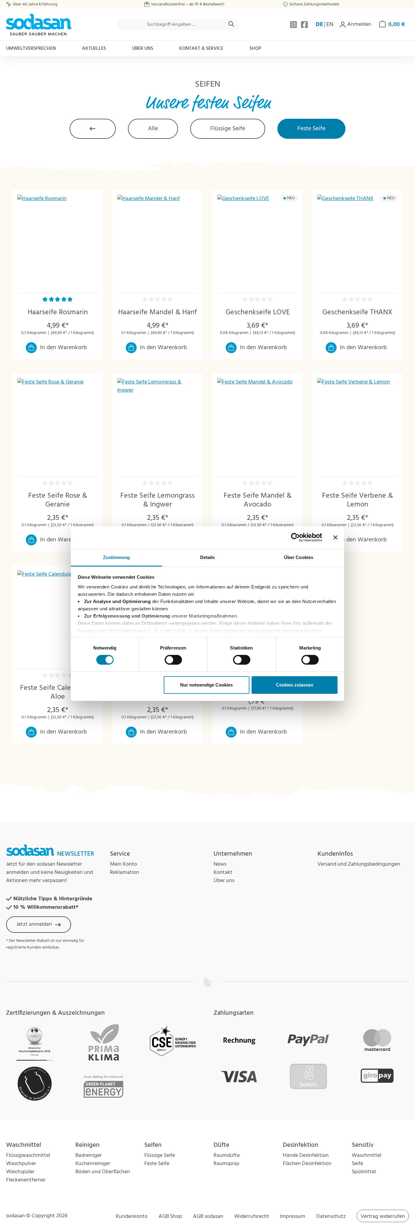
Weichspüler (20, 1171)
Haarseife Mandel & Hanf (157, 312)
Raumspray (226, 1163)
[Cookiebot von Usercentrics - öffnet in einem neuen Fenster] (295, 537)
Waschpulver (21, 1163)
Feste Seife (311, 129)
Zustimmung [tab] (116, 557)
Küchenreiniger (92, 1163)
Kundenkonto (132, 1216)
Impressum (292, 1216)
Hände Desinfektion (306, 1155)
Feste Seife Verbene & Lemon (357, 500)
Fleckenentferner (26, 1180)
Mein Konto (123, 864)
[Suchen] (231, 24)
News (220, 864)
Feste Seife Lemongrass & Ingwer (157, 500)
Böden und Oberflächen (102, 1171)
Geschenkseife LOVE (257, 312)
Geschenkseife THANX (357, 312)
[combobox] (171, 24)
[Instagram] (294, 24)
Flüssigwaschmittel (28, 1155)
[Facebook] (304, 24)
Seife (357, 1163)
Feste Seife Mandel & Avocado (258, 500)
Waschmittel (366, 1155)
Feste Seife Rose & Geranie (57, 500)
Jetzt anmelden (34, 924)
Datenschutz (331, 1216)
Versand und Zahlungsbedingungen (358, 864)
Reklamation (124, 872)
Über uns (224, 880)
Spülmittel (364, 1171)
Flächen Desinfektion (307, 1163)
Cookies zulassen (294, 684)
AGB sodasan (208, 1216)
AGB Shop (170, 1216)
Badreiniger (88, 1155)
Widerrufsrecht (251, 1216)
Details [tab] (207, 557)
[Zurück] (92, 129)
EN (329, 25)
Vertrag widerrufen (383, 1216)
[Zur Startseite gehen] (38, 25)
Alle (153, 129)
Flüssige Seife (227, 129)
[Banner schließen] (335, 537)
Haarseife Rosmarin (58, 312)
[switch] (173, 660)
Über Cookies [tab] (298, 557)
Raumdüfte (227, 1155)
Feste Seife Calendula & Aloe (57, 692)
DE (319, 25)
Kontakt (223, 872)
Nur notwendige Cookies (206, 684)
